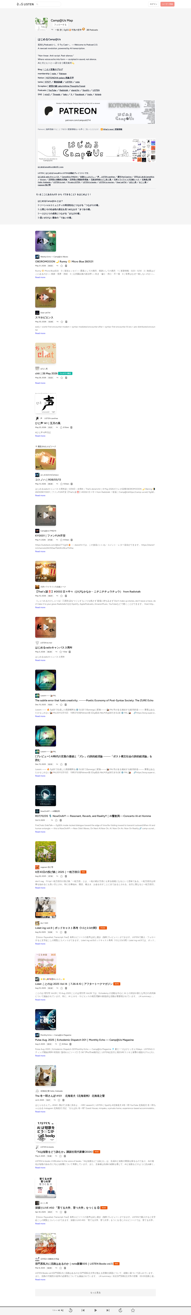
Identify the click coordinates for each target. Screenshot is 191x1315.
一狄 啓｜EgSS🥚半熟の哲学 (68, 30)
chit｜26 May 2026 (46, 373)
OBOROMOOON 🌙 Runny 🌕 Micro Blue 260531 (64, 261)
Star (65, 652)
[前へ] (83, 1310)
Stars (66, 427)
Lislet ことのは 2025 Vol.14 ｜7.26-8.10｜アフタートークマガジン (74, 983)
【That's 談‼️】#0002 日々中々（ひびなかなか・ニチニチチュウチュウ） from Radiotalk (88, 591)
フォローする (60, 24)
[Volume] (61, 1310)
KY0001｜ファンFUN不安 (50, 535)
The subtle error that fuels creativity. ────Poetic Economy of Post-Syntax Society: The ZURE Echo (94, 700)
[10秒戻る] (70, 1310)
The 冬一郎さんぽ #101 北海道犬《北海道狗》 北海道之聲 (70, 1095)
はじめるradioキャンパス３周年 (53, 647)
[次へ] (108, 1310)
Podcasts (92, 30)
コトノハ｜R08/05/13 (48, 479)
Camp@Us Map (62, 20)
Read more (40, 277)
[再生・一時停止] (95, 1310)
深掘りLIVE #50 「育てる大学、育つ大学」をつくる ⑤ (67, 1207)
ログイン (153, 4)
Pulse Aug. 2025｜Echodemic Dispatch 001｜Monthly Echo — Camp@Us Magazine (84, 1039)
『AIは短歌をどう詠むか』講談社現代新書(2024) (64, 1151)
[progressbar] (95, 1306)
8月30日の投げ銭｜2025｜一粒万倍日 (57, 871)
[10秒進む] (120, 1310)
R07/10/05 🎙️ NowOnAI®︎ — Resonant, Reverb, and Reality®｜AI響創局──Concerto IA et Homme (93, 816)
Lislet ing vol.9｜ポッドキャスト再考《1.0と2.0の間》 (67, 927)
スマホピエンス (44, 317)
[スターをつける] (62, 265)
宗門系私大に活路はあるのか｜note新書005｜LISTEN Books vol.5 (74, 1263)
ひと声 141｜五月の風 (47, 423)
